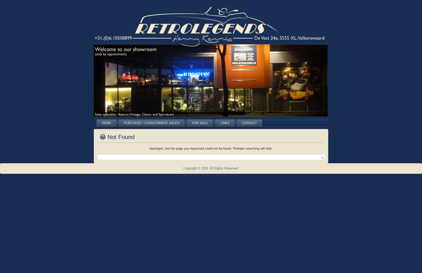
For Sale (200, 123)
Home (106, 123)
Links (225, 123)
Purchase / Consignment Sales (151, 123)
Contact (249, 123)
